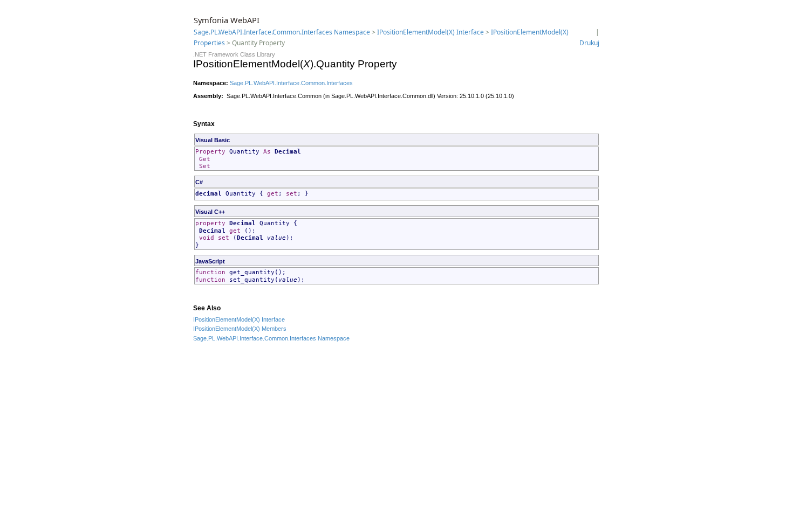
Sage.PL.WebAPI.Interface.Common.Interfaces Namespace (282, 32)
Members (273, 328)
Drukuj (589, 42)
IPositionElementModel (222, 319)
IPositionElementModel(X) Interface (430, 32)
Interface (272, 319)
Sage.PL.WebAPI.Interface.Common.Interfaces (291, 83)
